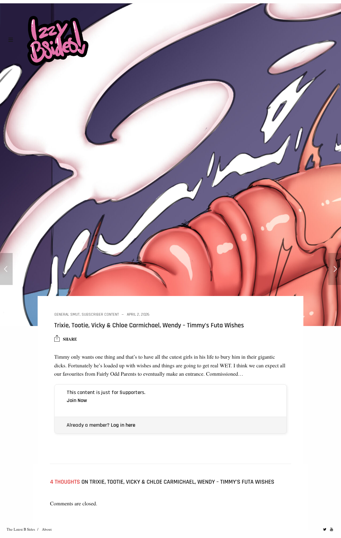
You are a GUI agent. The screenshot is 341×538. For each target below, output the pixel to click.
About (47, 529)
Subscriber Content (100, 314)
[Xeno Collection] (6, 269)
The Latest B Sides (21, 529)
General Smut (67, 314)
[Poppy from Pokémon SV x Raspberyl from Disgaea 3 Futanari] (334, 269)
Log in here (123, 425)
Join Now (77, 400)
